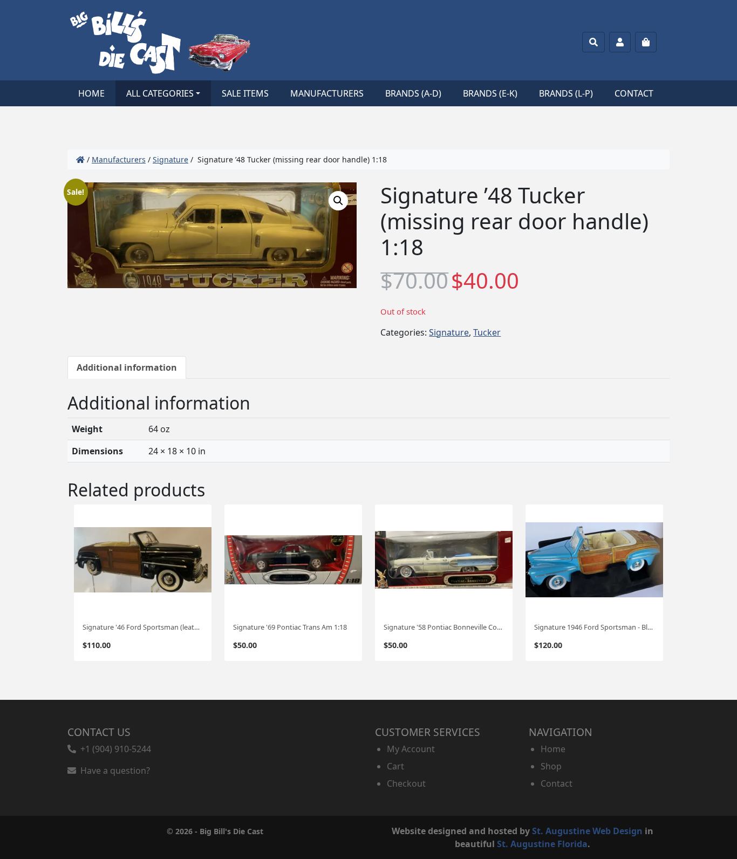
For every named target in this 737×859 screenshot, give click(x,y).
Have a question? (113, 770)
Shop (551, 766)
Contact (634, 93)
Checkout (406, 783)
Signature (170, 159)
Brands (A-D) (413, 93)
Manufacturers (327, 93)
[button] (338, 200)
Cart (395, 766)
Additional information (127, 367)
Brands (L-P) (566, 93)
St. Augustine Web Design (587, 831)
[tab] (126, 367)
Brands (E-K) (490, 93)
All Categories (160, 93)
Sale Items (245, 93)
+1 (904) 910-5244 (113, 749)
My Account (411, 749)
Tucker (487, 332)
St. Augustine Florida (542, 844)
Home (91, 93)
